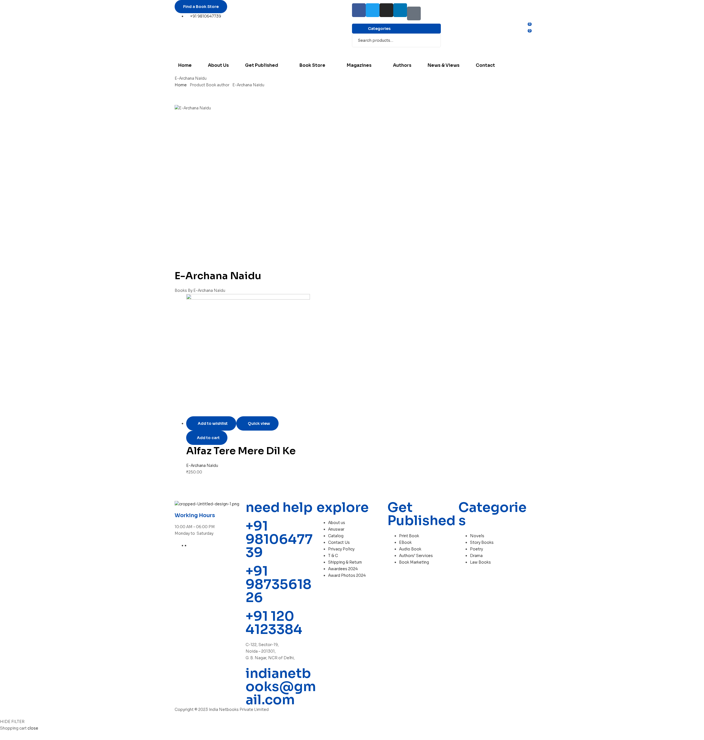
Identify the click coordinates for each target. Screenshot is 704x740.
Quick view (259, 423)
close (33, 728)
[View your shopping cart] (443, 39)
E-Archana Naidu (202, 465)
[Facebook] (359, 10)
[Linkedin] (400, 10)
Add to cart (208, 437)
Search (433, 40)
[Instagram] (386, 10)
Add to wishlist (213, 423)
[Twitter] (373, 10)
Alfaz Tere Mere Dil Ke (241, 451)
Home (181, 84)
